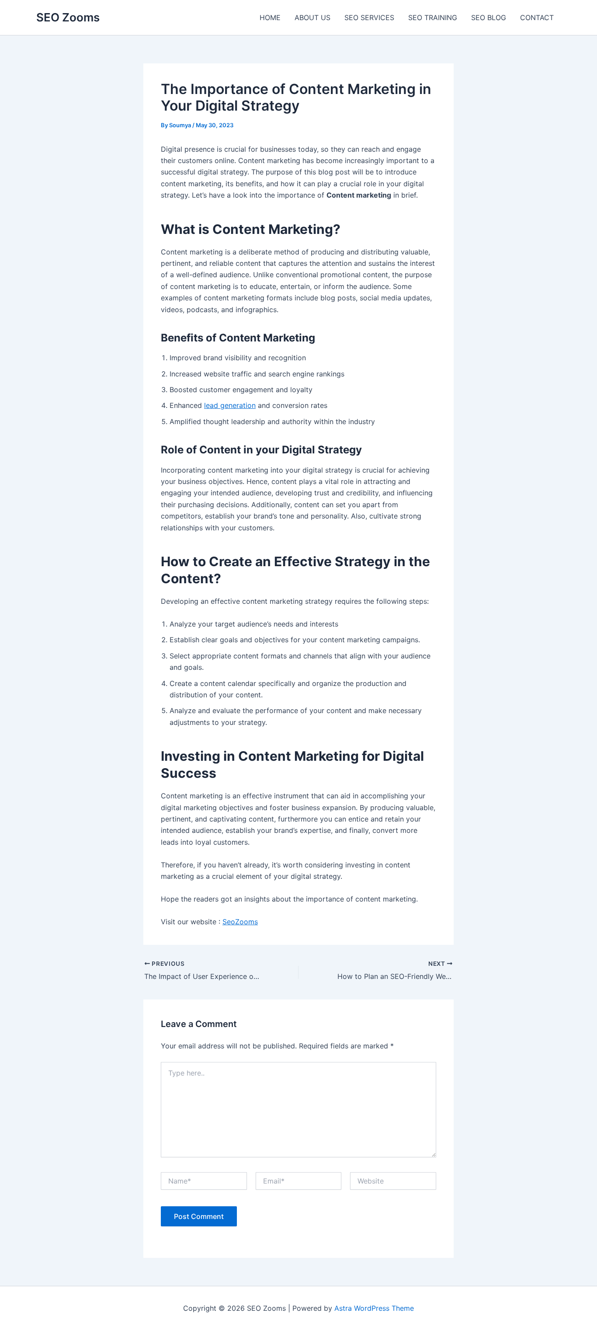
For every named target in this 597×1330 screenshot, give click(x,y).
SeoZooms (240, 921)
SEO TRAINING (432, 17)
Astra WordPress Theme (374, 1308)
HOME (270, 17)
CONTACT (537, 17)
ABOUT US (312, 17)
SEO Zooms (68, 17)
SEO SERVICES (369, 17)
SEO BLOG (488, 17)
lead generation (230, 405)
